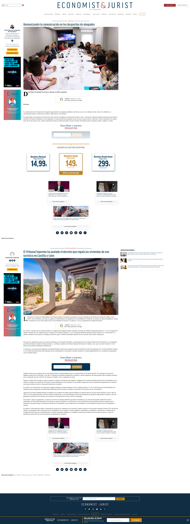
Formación (128, 14)
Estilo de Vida (112, 14)
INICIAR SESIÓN (182, 5)
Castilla (30, 475)
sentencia (41, 475)
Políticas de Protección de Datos (122, 514)
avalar (24, 475)
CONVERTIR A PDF (13, 49)
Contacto (62, 514)
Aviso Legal (135, 514)
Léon (35, 475)
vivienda (47, 475)
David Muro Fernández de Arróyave (12, 30)
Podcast (135, 14)
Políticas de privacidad (84, 514)
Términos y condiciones (106, 514)
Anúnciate (95, 514)
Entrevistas (71, 14)
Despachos (104, 14)
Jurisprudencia (87, 14)
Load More (95, 482)
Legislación (78, 14)
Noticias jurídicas (48, 14)
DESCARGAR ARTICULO (13, 53)
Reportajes (57, 14)
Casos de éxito (96, 14)
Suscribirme (136, 520)
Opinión (64, 14)
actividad (18, 475)
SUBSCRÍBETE (169, 5)
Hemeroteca (121, 14)
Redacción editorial (12, 257)
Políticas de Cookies (71, 514)
